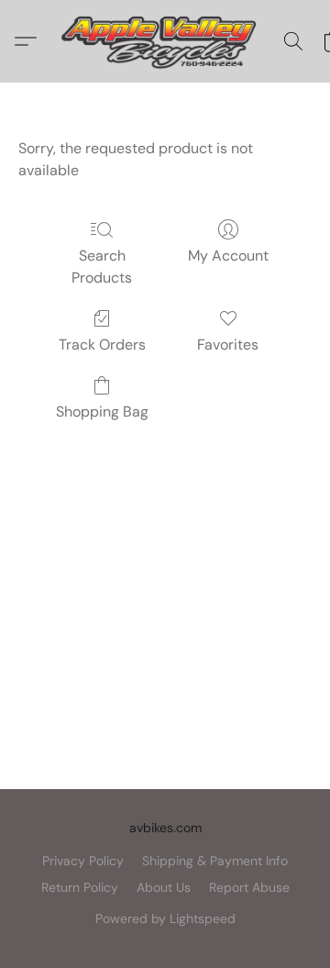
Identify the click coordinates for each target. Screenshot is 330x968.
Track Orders (102, 344)
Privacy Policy (83, 860)
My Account (228, 255)
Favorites (227, 344)
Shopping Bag (102, 411)
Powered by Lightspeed (165, 918)
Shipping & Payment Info (215, 860)
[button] (164, 41)
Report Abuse (249, 887)
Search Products (102, 266)
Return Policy (79, 887)
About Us (164, 887)
